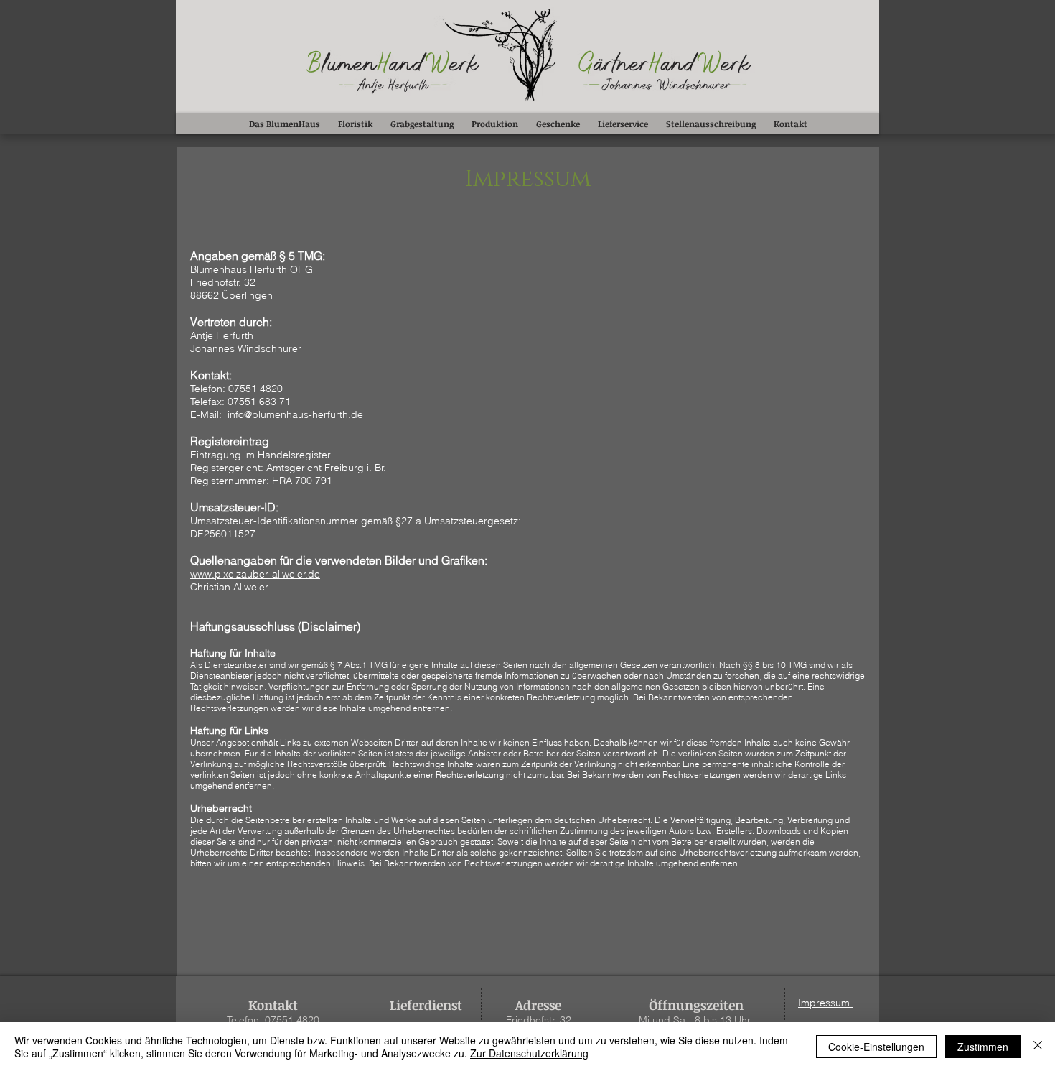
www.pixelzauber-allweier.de (255, 573)
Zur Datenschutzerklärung (529, 1053)
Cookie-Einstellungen (876, 1046)
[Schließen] (1037, 1047)
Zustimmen (982, 1046)
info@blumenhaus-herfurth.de (295, 414)
